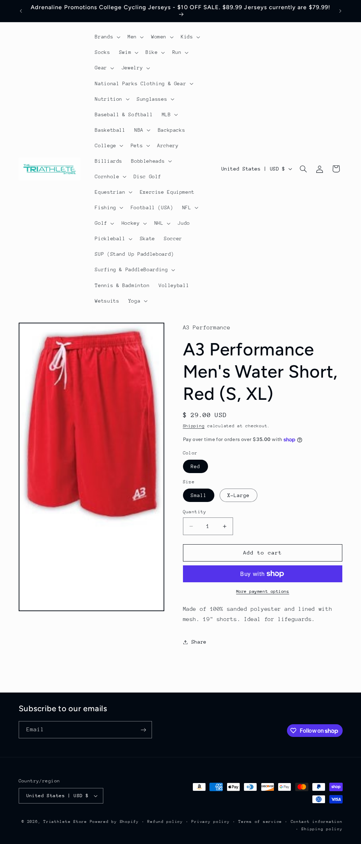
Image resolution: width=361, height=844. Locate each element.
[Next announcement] (340, 11)
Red (195, 466)
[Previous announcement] (21, 11)
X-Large (238, 495)
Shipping (194, 425)
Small (199, 495)
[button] (107, 37)
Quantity (195, 511)
